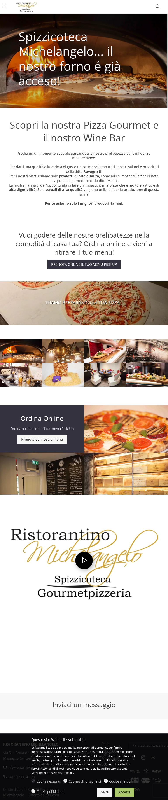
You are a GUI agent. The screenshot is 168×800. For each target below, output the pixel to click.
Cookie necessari (49, 781)
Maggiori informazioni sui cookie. (52, 773)
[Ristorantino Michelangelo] (27, 6)
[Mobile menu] (4, 6)
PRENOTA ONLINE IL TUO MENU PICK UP (84, 264)
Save (104, 792)
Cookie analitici (120, 781)
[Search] (157, 6)
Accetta (124, 792)
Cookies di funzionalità (85, 781)
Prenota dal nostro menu (42, 439)
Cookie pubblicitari (50, 791)
